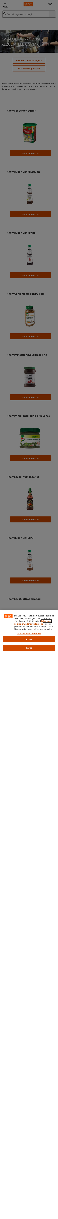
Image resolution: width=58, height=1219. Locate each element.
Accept (29, 639)
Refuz (29, 647)
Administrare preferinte (29, 633)
